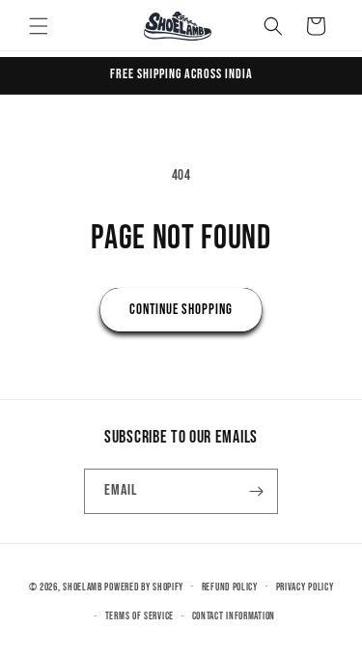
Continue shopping (181, 309)
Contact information (233, 616)
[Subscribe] (256, 491)
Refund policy (230, 587)
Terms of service (139, 616)
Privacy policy (305, 587)
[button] (38, 26)
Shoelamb (82, 586)
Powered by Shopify (143, 586)
